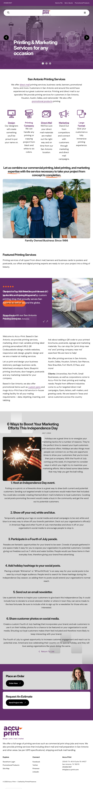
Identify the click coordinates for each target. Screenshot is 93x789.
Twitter (35, 765)
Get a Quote (69, 3)
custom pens (34, 387)
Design (11, 122)
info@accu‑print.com (70, 770)
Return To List (47, 651)
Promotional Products (82, 3)
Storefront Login (9, 762)
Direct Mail (46, 122)
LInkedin (36, 772)
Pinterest (36, 768)
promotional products (42, 101)
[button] (8, 12)
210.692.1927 (8, 3)
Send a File (58, 3)
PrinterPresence (30, 782)
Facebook (36, 762)
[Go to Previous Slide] (44, 321)
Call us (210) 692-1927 (14, 303)
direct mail (25, 84)
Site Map (6, 768)
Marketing (64, 122)
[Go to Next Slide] (47, 321)
